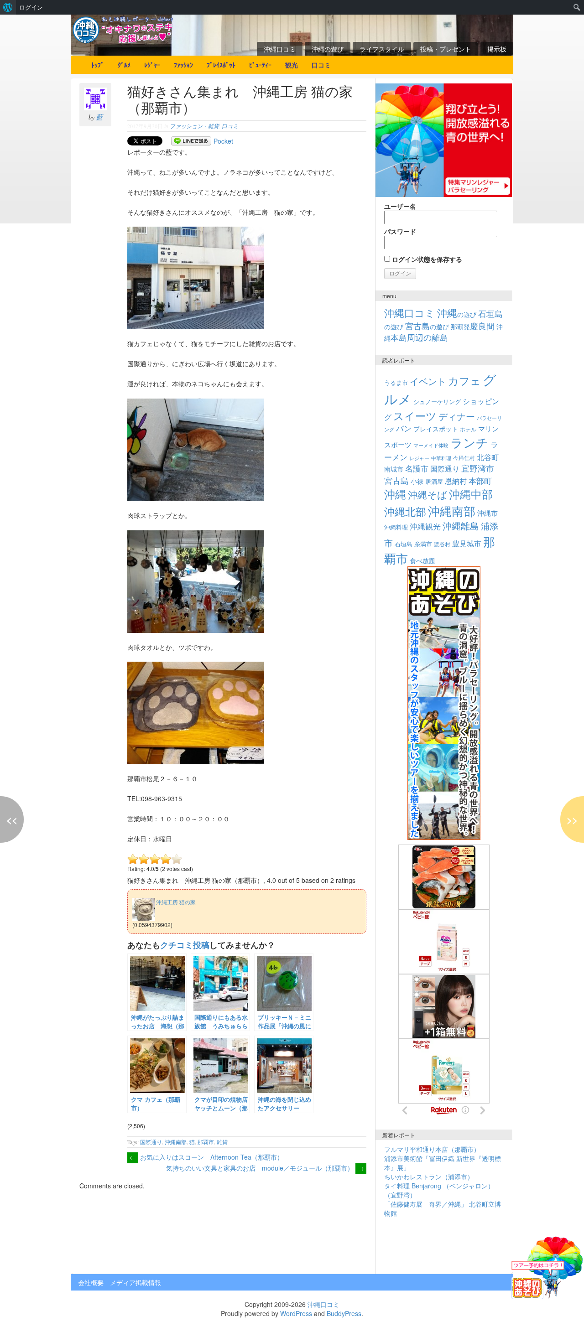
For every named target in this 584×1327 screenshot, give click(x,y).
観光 (291, 64)
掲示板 (496, 48)
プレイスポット (435, 428)
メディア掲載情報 (135, 1282)
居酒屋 (434, 481)
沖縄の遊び (328, 48)
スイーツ (415, 415)
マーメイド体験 (430, 445)
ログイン (31, 7)
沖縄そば (427, 494)
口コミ (321, 64)
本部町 (480, 480)
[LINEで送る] (191, 140)
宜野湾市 (477, 468)
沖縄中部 (471, 494)
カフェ (464, 380)
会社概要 (91, 1282)
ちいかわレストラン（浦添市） (429, 1176)
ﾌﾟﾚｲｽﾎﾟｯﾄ (221, 64)
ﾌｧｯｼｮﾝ (183, 64)
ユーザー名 (400, 206)
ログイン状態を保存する (426, 259)
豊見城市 (466, 543)
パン (404, 428)
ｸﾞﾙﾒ (124, 64)
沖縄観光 (425, 526)
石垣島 (403, 544)
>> (572, 819)
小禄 (417, 481)
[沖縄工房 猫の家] (173, 896)
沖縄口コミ (280, 48)
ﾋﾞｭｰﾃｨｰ (260, 64)
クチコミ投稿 (184, 944)
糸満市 (423, 543)
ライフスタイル (382, 48)
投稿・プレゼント (445, 48)
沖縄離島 (461, 525)
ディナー (456, 416)
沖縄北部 (405, 511)
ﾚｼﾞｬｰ (152, 64)
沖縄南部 (176, 1142)
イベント (428, 381)
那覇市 (206, 1142)
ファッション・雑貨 (194, 126)
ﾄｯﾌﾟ (97, 64)
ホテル (468, 429)
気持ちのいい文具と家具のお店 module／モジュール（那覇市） (265, 1167)
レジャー (419, 458)
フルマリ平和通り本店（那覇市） (432, 1149)
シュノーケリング (437, 401)
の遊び (456, 314)
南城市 (393, 468)
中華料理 (441, 457)
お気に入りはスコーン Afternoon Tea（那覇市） (206, 1156)
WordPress (296, 1313)
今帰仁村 (464, 457)
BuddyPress (344, 1313)
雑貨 (222, 1142)
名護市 (416, 468)
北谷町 (488, 456)
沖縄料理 (396, 527)
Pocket (223, 140)
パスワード (400, 231)
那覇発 (473, 326)
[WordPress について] (8, 7)
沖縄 (395, 494)
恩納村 (456, 480)
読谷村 (442, 544)
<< (11, 819)
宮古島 (396, 480)
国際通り (151, 1142)
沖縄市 (487, 513)
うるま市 (396, 382)
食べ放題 (422, 560)
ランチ (469, 442)
